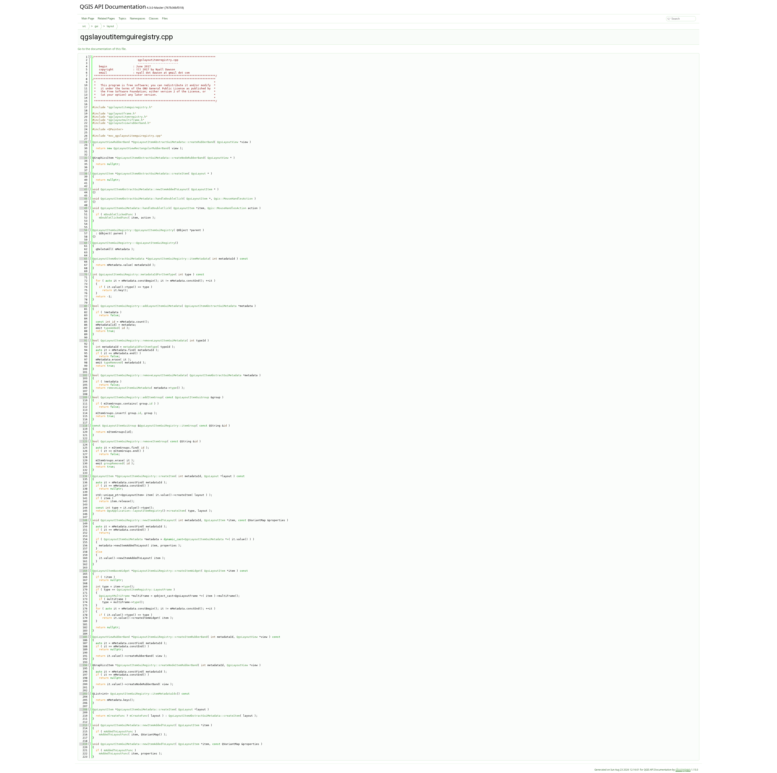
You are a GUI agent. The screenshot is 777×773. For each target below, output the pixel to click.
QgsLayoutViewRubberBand (111, 142)
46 (83, 198)
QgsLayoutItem (103, 173)
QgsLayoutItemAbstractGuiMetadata (118, 258)
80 (83, 305)
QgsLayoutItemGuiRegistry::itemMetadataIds (143, 693)
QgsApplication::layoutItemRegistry (134, 510)
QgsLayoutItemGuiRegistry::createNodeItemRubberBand (157, 665)
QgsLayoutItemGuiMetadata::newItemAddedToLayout (138, 725)
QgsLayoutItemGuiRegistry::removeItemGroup (134, 441)
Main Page (88, 18)
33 (83, 157)
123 (83, 441)
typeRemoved (113, 362)
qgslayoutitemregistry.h (127, 116)
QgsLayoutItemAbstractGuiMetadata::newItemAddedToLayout (144, 189)
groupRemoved (113, 463)
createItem (177, 510)
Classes (153, 18)
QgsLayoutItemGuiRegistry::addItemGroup (131, 397)
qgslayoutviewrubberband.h (129, 123)
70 (83, 274)
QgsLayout (198, 173)
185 (83, 636)
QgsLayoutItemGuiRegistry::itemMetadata (178, 258)
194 (83, 665)
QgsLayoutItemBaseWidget (111, 570)
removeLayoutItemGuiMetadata (129, 387)
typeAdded (111, 327)
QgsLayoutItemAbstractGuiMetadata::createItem (152, 173)
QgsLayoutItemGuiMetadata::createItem (146, 709)
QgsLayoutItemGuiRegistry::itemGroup (167, 425)
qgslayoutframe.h (122, 113)
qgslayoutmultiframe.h (126, 119)
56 (83, 230)
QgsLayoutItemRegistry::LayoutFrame (144, 589)
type (173, 387)
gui (96, 26)
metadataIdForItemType (140, 346)
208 (83, 709)
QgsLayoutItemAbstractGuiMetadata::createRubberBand (173, 142)
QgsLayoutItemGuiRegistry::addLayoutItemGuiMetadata (141, 305)
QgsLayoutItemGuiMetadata (123, 539)
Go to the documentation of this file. (102, 49)
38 (83, 173)
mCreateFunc (116, 715)
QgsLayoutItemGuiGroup (192, 397)
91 (83, 340)
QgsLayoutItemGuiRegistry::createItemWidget (167, 570)
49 (83, 208)
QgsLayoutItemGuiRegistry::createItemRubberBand (170, 636)
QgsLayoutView (227, 142)
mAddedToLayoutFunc (118, 731)
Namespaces (137, 18)
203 (83, 693)
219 (83, 744)
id (150, 403)
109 (83, 397)
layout (110, 26)
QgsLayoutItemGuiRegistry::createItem (146, 476)
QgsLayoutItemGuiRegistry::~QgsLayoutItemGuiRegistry (133, 242)
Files (165, 18)
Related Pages (106, 18)
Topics (122, 18)
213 (83, 725)
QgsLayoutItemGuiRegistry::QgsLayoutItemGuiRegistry (132, 230)
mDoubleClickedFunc (118, 214)
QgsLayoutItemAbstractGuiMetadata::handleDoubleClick (142, 198)
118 (83, 425)
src (84, 26)
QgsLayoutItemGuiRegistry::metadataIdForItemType (137, 274)
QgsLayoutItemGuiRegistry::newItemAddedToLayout (138, 520)
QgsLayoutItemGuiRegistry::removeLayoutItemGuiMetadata (143, 340)
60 (83, 242)
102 (83, 375)
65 (83, 258)
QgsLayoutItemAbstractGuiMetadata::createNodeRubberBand (160, 157)
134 (83, 476)
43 (83, 189)
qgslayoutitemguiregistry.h (130, 107)
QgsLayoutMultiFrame (114, 595)
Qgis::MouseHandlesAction (233, 198)
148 (83, 520)
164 (83, 570)
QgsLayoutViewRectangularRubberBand (141, 148)
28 (83, 142)
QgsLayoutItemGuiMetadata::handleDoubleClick (135, 208)
